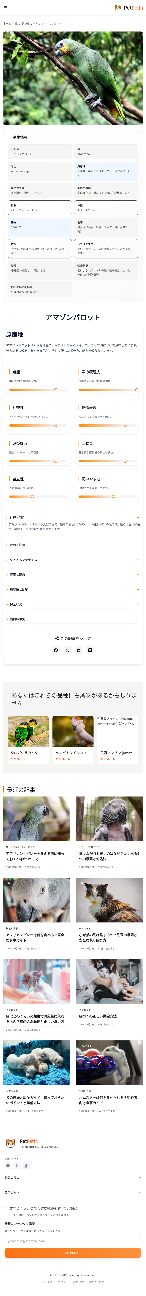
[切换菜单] (5, 7)
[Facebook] (8, 1165)
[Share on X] (67, 650)
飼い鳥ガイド (30, 23)
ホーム (7, 23)
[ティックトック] (26, 1165)
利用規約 (78, 1282)
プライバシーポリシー (55, 1282)
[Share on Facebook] (56, 650)
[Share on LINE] (90, 650)
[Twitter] (17, 1165)
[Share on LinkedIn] (79, 650)
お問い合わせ (96, 1282)
